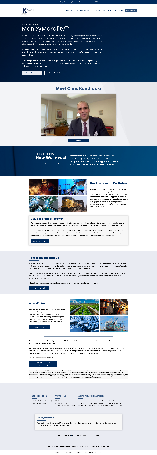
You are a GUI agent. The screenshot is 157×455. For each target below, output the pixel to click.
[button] (78, 115)
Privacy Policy (64, 435)
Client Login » (150, 2)
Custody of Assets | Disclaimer (85, 435)
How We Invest (85, 10)
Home (68, 10)
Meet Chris (75, 10)
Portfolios (97, 10)
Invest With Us (108, 10)
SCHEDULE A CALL (131, 10)
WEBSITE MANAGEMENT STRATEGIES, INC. (90, 452)
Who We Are (119, 10)
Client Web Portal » (137, 2)
